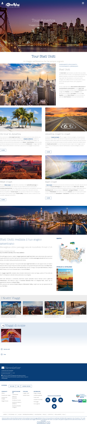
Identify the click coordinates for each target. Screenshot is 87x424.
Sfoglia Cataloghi (37, 393)
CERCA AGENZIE (58, 414)
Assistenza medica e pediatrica (16, 403)
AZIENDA (5, 414)
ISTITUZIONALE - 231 (12, 414)
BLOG (64, 414)
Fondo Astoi (36, 397)
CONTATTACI (50, 414)
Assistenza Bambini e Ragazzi (16, 406)
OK (48, 422)
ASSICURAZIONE (38, 414)
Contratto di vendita (38, 399)
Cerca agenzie (37, 403)
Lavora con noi (26, 386)
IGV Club (12, 386)
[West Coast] (21, 168)
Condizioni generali (38, 395)
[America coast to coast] (66, 120)
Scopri (48, 152)
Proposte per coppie (5, 395)
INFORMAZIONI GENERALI (28, 414)
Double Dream (26, 395)
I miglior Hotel (26, 393)
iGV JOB (19, 414)
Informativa (5, 378)
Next (84, 27)
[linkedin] (60, 400)
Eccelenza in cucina (16, 400)
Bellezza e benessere (14, 397)
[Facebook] (47, 400)
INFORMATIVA (41, 422)
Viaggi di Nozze (4, 401)
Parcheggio (36, 401)
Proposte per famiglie (4, 398)
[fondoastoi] (81, 396)
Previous (3, 27)
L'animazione (15, 394)
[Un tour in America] (21, 120)
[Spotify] (54, 406)
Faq (18, 386)
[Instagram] (54, 400)
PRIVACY (44, 414)
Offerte (3, 393)
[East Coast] (66, 168)
